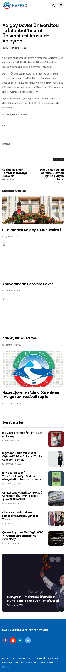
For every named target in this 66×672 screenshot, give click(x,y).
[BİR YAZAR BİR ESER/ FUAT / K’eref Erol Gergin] (56, 439)
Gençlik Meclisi (46, 662)
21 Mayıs (6, 667)
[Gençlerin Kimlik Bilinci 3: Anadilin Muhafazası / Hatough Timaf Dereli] (33, 583)
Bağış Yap (7, 662)
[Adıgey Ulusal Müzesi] (33, 315)
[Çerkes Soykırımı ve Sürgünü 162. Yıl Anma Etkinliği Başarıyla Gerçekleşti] (56, 538)
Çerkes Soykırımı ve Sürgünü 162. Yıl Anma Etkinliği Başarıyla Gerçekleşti (23, 536)
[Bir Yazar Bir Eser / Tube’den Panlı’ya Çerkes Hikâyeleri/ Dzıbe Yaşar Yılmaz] (56, 478)
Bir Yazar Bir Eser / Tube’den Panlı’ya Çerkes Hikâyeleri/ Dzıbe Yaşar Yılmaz (21, 476)
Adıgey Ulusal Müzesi (20, 338)
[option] (33, 583)
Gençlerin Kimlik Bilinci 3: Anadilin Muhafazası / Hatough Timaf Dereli (33, 599)
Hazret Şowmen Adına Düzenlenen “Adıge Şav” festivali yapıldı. (31, 394)
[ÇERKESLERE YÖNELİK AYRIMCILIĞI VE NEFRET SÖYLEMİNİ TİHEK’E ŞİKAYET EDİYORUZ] (56, 498)
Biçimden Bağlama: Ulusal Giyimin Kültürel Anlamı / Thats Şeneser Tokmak (22, 456)
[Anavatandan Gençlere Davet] (33, 260)
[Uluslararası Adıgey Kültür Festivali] (33, 210)
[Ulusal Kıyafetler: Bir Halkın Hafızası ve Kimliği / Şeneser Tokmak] (56, 518)
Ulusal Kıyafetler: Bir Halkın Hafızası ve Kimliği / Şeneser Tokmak (20, 516)
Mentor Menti (32, 662)
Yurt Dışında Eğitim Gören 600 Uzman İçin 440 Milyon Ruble (52, 176)
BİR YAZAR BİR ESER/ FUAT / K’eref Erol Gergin (22, 434)
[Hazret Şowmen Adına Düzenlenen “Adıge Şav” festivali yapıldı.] (33, 369)
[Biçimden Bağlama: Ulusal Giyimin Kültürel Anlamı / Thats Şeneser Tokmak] (56, 459)
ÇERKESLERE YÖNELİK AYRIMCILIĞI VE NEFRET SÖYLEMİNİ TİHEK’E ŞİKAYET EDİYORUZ (22, 496)
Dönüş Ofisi (19, 662)
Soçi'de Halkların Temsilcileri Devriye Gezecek (14, 174)
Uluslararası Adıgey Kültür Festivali (31, 230)
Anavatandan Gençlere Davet (27, 284)
